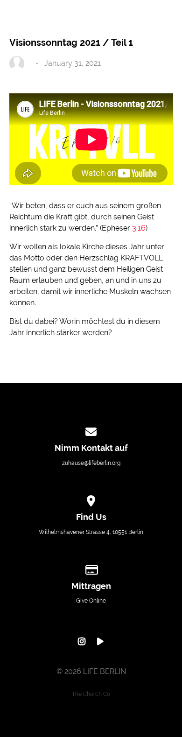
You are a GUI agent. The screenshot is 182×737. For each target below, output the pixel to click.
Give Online (91, 600)
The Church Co (91, 694)
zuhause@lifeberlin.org (91, 463)
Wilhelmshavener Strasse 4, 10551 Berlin (91, 532)
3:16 (139, 228)
